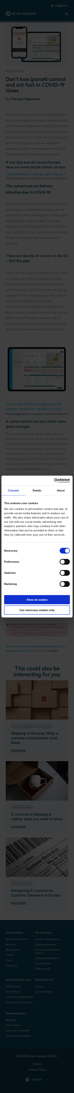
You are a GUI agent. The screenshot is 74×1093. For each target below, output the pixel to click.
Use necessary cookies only (37, 610)
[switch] (65, 561)
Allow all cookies (37, 599)
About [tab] (61, 490)
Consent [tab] (13, 490)
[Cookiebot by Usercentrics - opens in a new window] (54, 480)
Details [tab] (37, 490)
